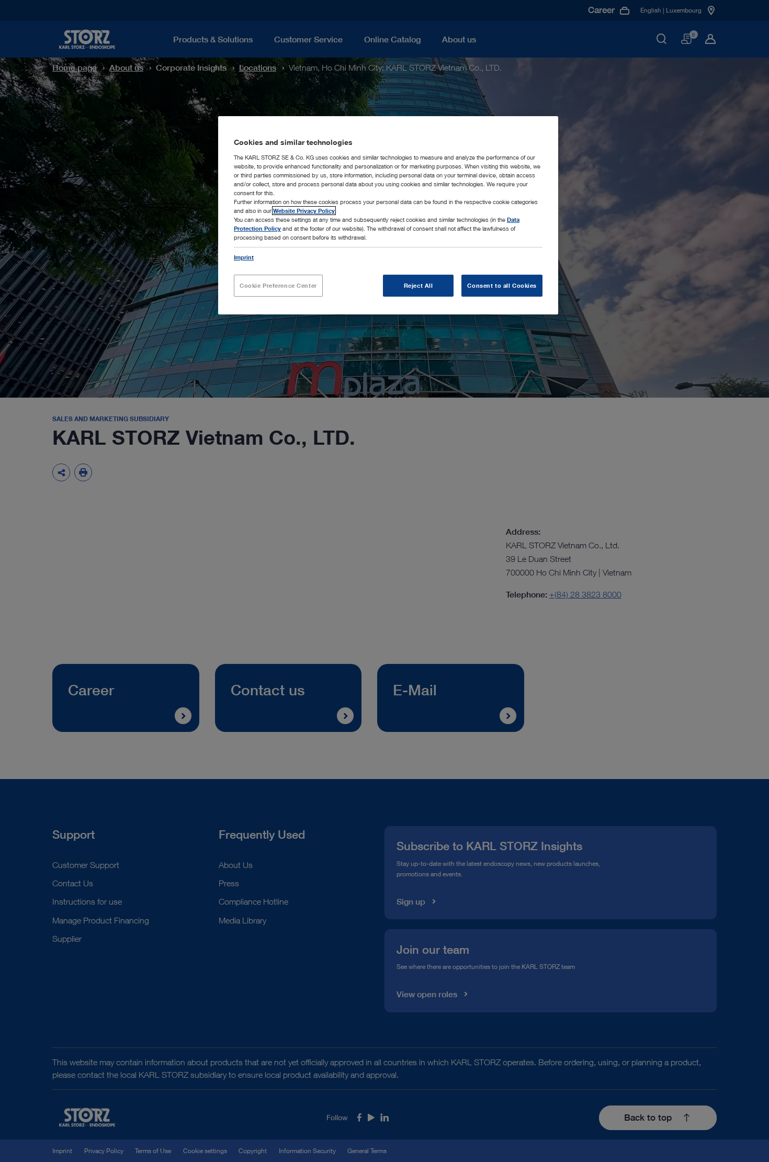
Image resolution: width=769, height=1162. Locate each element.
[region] (388, 215)
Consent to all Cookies (502, 285)
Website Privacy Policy (304, 210)
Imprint (244, 257)
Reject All (418, 285)
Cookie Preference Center (278, 285)
